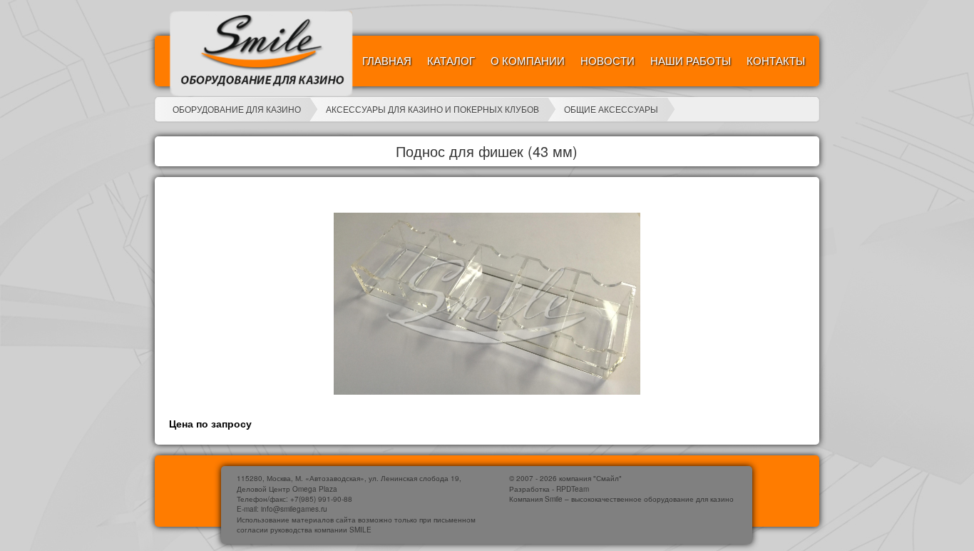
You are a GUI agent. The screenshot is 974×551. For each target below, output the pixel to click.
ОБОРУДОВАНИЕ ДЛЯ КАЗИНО (237, 109)
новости (607, 60)
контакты (776, 60)
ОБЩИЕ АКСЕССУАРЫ (611, 109)
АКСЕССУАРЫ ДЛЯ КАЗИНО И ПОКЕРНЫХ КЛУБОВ (432, 109)
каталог (451, 60)
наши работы (690, 60)
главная (386, 60)
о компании (528, 60)
